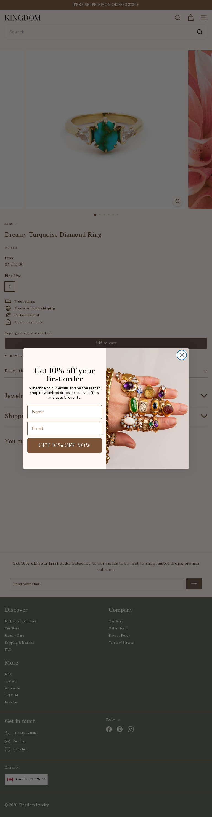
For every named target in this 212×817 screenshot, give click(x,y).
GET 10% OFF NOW (65, 445)
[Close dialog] (182, 355)
